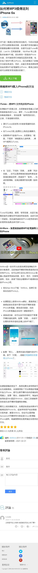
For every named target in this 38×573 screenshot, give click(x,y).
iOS (34, 438)
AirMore (10, 3)
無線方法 (8, 97)
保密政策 (4, 559)
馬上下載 (12, 78)
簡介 (3, 551)
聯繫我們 (4, 555)
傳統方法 (8, 92)
